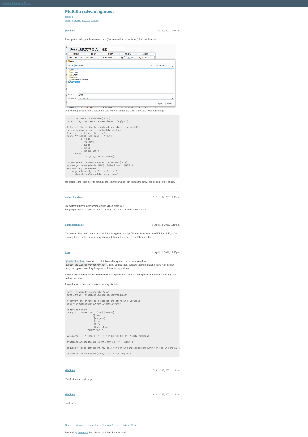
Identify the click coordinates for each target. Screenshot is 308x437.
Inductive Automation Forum (16, 3)
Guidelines (93, 425)
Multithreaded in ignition (89, 11)
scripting (95, 20)
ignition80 (76, 20)
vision (67, 20)
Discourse (83, 432)
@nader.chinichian (75, 261)
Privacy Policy (130, 425)
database (86, 20)
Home (68, 425)
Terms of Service (111, 425)
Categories (79, 425)
